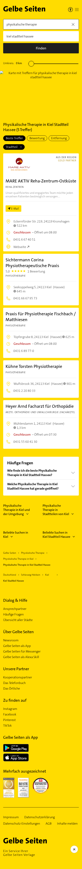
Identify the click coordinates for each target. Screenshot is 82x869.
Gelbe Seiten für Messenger (22, 651)
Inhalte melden (67, 824)
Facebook (9, 714)
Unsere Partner (16, 668)
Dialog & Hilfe (15, 600)
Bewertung (37, 138)
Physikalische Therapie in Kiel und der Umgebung (16, 510)
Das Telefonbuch (14, 683)
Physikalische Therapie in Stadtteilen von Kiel (56, 510)
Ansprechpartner (14, 609)
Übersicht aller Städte (18, 620)
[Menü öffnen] (77, 9)
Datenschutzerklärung (39, 817)
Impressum (11, 817)
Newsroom (11, 640)
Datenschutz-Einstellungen (21, 824)
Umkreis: (12, 63)
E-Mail (15, 208)
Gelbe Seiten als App (17, 646)
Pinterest (9, 720)
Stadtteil (12, 147)
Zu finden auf (14, 700)
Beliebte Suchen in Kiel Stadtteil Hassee (56, 534)
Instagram (10, 709)
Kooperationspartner (17, 677)
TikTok (7, 726)
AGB (49, 824)
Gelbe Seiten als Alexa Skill (21, 657)
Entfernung (59, 138)
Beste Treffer (14, 138)
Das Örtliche (11, 689)
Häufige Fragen (13, 614)
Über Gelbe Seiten (18, 631)
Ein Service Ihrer (19, 853)
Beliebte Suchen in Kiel (15, 534)
